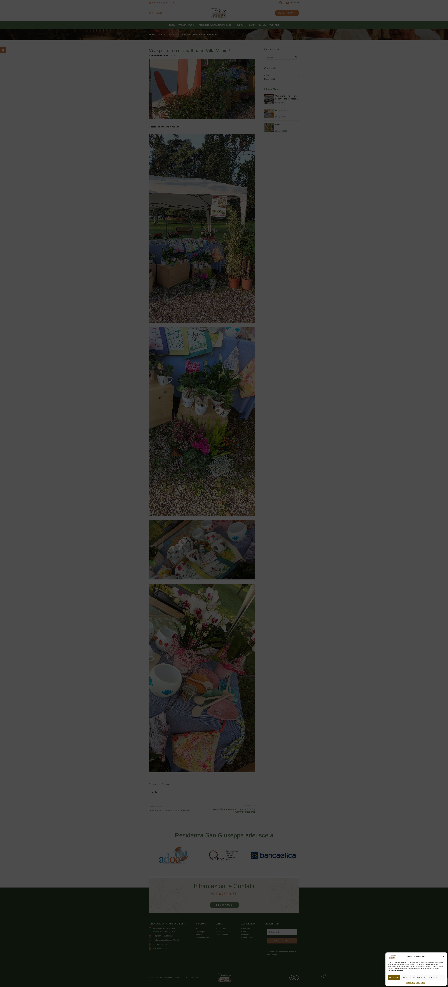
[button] (443, 956)
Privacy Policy (420, 983)
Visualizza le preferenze (428, 977)
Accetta (394, 977)
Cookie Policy (410, 983)
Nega (406, 977)
